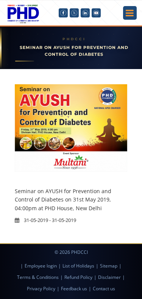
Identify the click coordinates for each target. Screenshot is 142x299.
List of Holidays (78, 266)
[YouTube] (96, 12)
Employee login (41, 266)
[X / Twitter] (74, 12)
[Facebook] (63, 12)
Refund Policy (78, 277)
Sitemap (108, 266)
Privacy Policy (41, 288)
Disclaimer (109, 277)
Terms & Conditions (38, 277)
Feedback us (74, 288)
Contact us (104, 288)
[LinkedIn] (85, 12)
